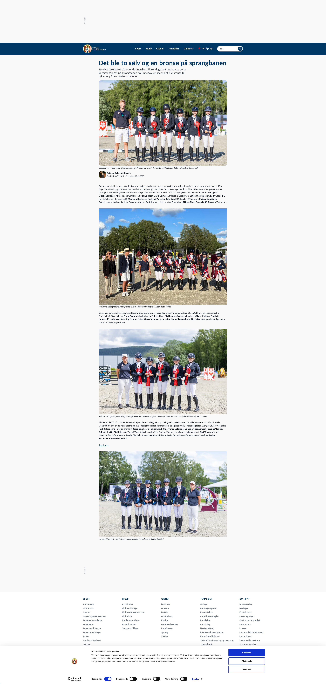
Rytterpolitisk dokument (251, 632)
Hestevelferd (207, 628)
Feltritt (164, 612)
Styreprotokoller (247, 644)
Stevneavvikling (130, 628)
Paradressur (167, 628)
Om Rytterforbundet (249, 620)
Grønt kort (88, 608)
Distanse (165, 604)
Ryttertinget (245, 636)
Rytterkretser (129, 624)
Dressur (165, 608)
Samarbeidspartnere (249, 640)
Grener (160, 48)
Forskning (205, 624)
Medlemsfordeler (131, 620)
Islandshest (167, 616)
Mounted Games (169, 624)
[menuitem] (101, 599)
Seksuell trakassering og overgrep (217, 640)
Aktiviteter (127, 604)
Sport (138, 48)
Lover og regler (246, 616)
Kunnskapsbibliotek (210, 636)
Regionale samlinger (93, 620)
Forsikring (205, 620)
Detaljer (195, 679)
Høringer (243, 608)
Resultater (103, 445)
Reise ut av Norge (92, 632)
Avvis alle (246, 669)
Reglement (88, 624)
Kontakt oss (245, 612)
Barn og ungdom (208, 608)
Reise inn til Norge (92, 628)
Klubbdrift (127, 616)
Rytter (86, 636)
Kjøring (164, 620)
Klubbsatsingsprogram (133, 612)
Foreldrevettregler (209, 616)
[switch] (133, 679)
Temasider (173, 48)
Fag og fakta (206, 612)
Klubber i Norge (130, 608)
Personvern (245, 624)
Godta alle (246, 653)
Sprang (164, 632)
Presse (242, 628)
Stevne (86, 644)
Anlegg (203, 604)
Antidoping (88, 604)
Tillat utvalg (247, 661)
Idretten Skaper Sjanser (212, 632)
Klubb (149, 48)
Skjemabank (206, 644)
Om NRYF (189, 48)
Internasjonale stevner (94, 616)
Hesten (86, 612)
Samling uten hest (92, 640)
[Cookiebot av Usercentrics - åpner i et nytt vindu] (74, 679)
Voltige (164, 636)
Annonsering (245, 604)
